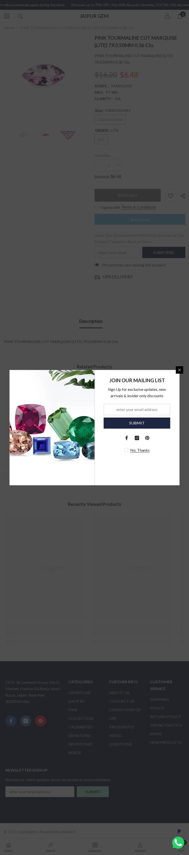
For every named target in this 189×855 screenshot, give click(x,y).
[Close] (179, 370)
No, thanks (140, 450)
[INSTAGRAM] (137, 438)
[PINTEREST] (147, 438)
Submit (137, 423)
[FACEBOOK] (127, 438)
